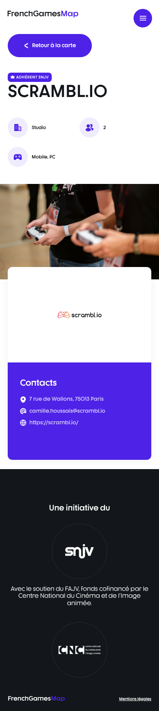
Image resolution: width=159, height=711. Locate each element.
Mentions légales (135, 699)
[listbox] (79, 231)
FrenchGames (42, 13)
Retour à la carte (54, 45)
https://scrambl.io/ (53, 423)
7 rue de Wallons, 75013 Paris (66, 399)
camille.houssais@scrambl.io (67, 411)
